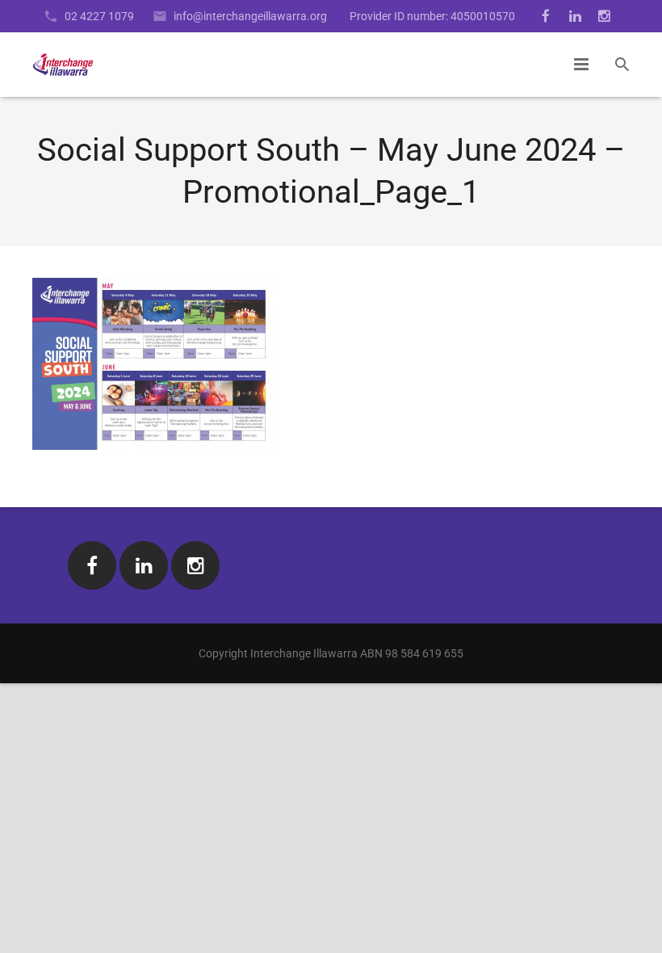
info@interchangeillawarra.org (250, 16)
